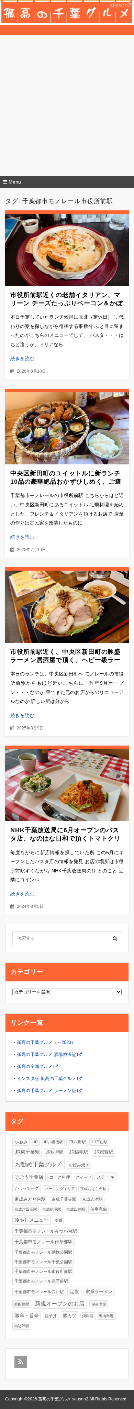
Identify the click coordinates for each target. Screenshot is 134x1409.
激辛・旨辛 (27, 1315)
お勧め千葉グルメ (38, 1164)
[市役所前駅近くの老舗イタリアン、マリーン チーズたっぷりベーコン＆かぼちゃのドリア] (67, 250)
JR (35, 1142)
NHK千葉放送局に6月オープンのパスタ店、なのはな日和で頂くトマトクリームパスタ (65, 838)
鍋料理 (87, 1316)
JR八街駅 (77, 1142)
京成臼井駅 (75, 1209)
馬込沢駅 (21, 1326)
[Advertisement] (67, 105)
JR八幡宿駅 (53, 1142)
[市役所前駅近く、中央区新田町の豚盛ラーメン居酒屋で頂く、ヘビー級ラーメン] (67, 607)
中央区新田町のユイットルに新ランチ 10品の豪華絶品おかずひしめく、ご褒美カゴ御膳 (66, 481)
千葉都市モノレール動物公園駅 (43, 1252)
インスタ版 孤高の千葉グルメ (46, 1078)
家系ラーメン (99, 1291)
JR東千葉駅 (27, 1152)
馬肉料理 (106, 1316)
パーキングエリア (60, 1189)
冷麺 (58, 1220)
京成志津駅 (92, 1199)
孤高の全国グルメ (35, 1066)
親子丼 (51, 1315)
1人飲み (20, 1142)
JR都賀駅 (103, 1152)
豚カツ (69, 1315)
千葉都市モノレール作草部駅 (43, 1241)
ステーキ (105, 1177)
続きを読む (22, 358)
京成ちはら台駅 (93, 1189)
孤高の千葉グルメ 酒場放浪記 (46, 1054)
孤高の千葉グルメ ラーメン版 (46, 1090)
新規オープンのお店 (60, 1303)
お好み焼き (79, 1165)
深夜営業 (99, 1304)
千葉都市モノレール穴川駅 (39, 1291)
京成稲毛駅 (51, 1209)
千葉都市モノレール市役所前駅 (43, 1271)
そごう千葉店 (28, 1177)
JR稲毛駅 (78, 1152)
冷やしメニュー (31, 1220)
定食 (74, 1291)
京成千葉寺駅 (64, 1199)
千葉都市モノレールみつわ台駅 (45, 1231)
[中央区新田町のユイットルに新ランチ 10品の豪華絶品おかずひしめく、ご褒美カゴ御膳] (67, 428)
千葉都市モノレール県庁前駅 (41, 1281)
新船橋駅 (21, 1304)
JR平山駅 (99, 1142)
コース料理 (59, 1177)
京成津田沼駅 (25, 1209)
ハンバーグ (27, 1188)
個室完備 (98, 1209)
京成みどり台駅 (30, 1199)
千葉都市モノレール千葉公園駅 (43, 1261)
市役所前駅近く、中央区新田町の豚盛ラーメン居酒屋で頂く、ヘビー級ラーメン (65, 660)
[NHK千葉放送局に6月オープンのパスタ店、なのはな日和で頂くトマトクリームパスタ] (67, 785)
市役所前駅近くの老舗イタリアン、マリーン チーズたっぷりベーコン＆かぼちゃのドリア (66, 303)
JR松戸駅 (54, 1152)
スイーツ (83, 1177)
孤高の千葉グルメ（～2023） (46, 1042)
